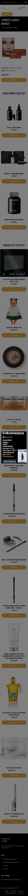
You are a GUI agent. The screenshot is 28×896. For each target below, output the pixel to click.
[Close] (2, 432)
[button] (10, 461)
